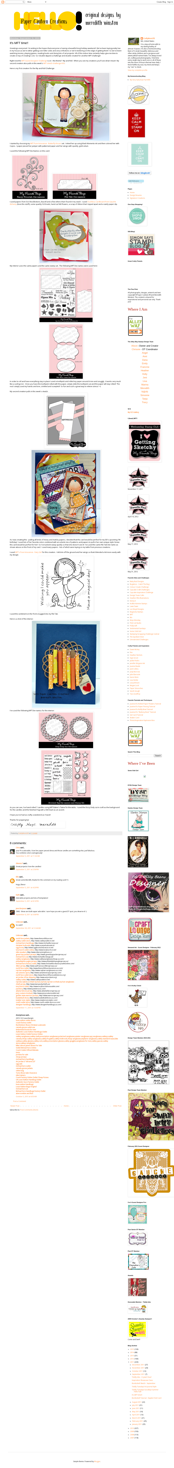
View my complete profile (137, 70)
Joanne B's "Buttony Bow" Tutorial (143, 712)
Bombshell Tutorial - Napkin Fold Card (146, 1398)
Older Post (117, 1106)
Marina (144, 384)
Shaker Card (134, 717)
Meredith (144, 388)
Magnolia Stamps (136, 612)
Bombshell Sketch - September (143, 1383)
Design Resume (136, 195)
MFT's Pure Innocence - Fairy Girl (28, 552)
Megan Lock (134, 685)
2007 (132, 1438)
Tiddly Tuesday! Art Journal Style (144, 1386)
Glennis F (19, 863)
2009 (132, 1431)
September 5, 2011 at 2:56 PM (27, 869)
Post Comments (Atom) (29, 1110)
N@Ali (145, 391)
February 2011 (138, 1421)
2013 (132, 1355)
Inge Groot (134, 658)
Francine (144, 367)
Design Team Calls (137, 595)
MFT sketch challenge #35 (54, 63)
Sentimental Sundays (138, 628)
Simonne (144, 395)
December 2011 (138, 1365)
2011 (132, 1362)
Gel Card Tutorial (136, 715)
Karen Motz (134, 677)
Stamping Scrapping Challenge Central (144, 634)
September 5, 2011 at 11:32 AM (28, 856)
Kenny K (133, 601)
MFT (131, 614)
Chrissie (136, 349)
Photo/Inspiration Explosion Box (142, 720)
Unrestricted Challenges (139, 639)
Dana (144, 360)
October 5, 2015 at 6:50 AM (26, 1096)
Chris (18, 847)
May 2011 (136, 1411)
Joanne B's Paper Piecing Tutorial (142, 706)
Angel (145, 353)
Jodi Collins (134, 669)
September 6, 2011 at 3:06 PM (27, 914)
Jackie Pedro (134, 660)
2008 (132, 1435)
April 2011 (136, 1415)
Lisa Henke (134, 680)
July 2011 (135, 1405)
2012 (132, 1359)
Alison (134, 346)
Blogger (97, 1461)
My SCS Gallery (133, 412)
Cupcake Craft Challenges (140, 590)
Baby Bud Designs (137, 581)
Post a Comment (19, 1101)
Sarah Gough (135, 691)
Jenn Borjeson (21, 908)
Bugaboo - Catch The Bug (139, 584)
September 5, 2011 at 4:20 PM (27, 887)
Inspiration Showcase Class (142, 1380)
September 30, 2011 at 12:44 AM (28, 928)
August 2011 (137, 1402)
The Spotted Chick (137, 637)
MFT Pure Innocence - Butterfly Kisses (45, 143)
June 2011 (136, 1408)
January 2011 (137, 1424)
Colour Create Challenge (139, 587)
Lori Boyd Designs (137, 609)
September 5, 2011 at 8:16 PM (27, 901)
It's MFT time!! (137, 1395)
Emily (145, 363)
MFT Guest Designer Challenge (34, 60)
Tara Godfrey (135, 694)
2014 (132, 1352)
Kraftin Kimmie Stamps (138, 603)
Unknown (19, 922)
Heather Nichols (136, 655)
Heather (145, 370)
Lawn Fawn (134, 606)
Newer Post (14, 1106)
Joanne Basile (135, 666)
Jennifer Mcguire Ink (137, 663)
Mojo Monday (135, 620)
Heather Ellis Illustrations (139, 598)
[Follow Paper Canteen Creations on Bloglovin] (139, 174)
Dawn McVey (134, 649)
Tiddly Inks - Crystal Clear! (142, 1377)
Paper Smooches (136, 688)
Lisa (145, 381)
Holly (144, 374)
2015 (132, 1349)
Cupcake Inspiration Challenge (141, 592)
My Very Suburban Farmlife (140, 80)
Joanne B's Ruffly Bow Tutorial (141, 709)
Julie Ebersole (135, 674)
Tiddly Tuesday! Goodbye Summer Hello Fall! (145, 1391)
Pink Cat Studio (135, 623)
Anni (145, 356)
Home (66, 1106)
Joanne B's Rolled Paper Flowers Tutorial (145, 704)
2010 (132, 1428)
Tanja (144, 398)
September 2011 (138, 1374)
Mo (131, 617)
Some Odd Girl (135, 631)
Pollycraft (133, 626)
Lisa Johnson (134, 683)
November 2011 (138, 1368)
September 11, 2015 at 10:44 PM (28, 1008)
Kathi (18, 895)
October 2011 (137, 1371)
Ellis (17, 877)
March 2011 (137, 1418)
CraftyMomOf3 (149, 38)
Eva (131, 652)
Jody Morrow (135, 672)
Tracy (145, 402)
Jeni (145, 377)
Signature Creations (137, 198)
